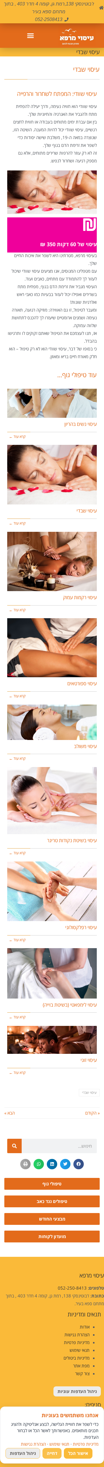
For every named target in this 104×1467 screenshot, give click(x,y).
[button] (30, 35)
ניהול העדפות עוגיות (77, 1391)
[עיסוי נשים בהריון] (52, 403)
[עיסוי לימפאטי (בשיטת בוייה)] (52, 973)
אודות (85, 1327)
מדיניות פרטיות (77, 1342)
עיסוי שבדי (87, 510)
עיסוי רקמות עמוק (80, 597)
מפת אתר (81, 1366)
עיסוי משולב (85, 746)
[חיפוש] (14, 1146)
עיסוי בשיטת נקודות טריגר (72, 840)
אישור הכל (78, 1453)
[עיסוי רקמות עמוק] (52, 561)
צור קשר (82, 1373)
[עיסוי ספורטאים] (52, 647)
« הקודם (92, 1113)
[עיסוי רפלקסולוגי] (52, 891)
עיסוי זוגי (89, 1060)
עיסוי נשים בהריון (80, 424)
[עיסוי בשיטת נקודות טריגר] (52, 800)
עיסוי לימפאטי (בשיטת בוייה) (70, 1004)
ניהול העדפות (23, 1453)
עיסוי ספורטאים (82, 683)
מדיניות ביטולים (77, 1358)
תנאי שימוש (80, 1350)
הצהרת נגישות (77, 1334)
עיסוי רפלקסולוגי (81, 927)
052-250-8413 (72, 1288)
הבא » (9, 1113)
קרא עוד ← (17, 436)
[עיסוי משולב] (52, 722)
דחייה (52, 1453)
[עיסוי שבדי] (52, 474)
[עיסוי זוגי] (52, 1040)
